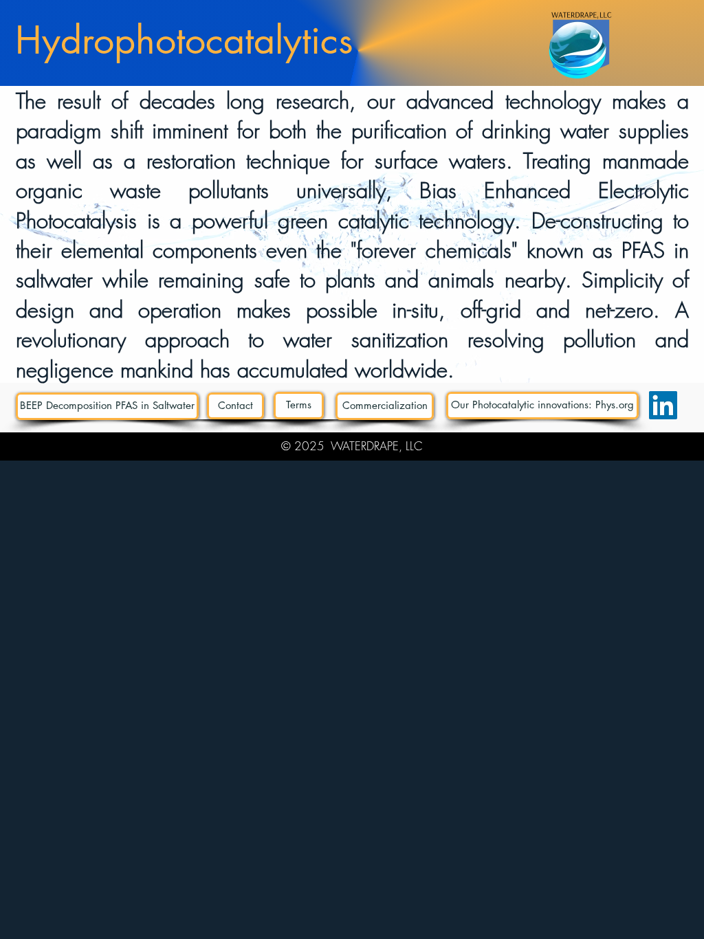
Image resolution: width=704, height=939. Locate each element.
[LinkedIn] (663, 405)
